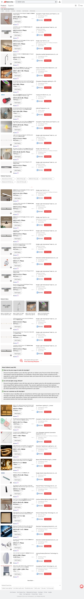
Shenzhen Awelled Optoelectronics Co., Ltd (47, 54)
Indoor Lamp (7, 10)
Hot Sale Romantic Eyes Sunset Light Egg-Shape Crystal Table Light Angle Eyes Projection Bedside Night (23, 81)
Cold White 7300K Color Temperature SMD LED (23, 231)
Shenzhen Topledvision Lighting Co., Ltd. (46, 446)
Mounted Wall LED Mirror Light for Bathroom (23, 217)
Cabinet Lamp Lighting (7, 588)
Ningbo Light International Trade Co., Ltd (46, 27)
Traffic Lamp (37, 588)
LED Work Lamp (5, 178)
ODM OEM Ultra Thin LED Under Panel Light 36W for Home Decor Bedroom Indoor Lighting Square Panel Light (23, 513)
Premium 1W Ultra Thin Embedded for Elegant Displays (22, 258)
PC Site (45, 592)
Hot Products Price (21, 592)
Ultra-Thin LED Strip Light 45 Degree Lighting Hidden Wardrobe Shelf (22, 68)
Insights (50, 592)
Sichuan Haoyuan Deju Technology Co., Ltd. (47, 513)
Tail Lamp (43, 588)
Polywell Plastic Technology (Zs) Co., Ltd (46, 486)
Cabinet (2, 10)
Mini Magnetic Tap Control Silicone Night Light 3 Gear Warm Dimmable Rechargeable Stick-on (23, 122)
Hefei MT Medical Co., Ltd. (42, 108)
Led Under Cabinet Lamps (7, 182)
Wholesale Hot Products (32, 592)
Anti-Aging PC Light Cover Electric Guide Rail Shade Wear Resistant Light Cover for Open (23, 486)
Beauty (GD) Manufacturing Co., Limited (46, 459)
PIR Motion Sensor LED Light (21, 472)
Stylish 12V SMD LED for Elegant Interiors (23, 54)
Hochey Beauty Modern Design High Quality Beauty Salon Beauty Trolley (22, 108)
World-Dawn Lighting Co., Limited (44, 405)
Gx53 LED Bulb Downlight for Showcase (23, 553)
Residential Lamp (29, 588)
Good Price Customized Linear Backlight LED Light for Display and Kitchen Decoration (23, 499)
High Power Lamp (25, 10)
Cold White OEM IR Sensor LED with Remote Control (23, 346)
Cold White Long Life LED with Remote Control (22, 27)
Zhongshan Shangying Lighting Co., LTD (46, 81)
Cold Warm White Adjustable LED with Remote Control (23, 204)
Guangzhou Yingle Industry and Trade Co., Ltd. (47, 14)
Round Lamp (19, 10)
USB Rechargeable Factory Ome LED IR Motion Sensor (23, 319)
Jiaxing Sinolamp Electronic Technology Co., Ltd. (47, 554)
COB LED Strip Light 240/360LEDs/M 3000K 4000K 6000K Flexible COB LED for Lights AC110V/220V (22, 460)
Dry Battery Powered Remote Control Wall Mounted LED (22, 244)
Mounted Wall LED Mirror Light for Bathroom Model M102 (23, 41)
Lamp (45, 178)
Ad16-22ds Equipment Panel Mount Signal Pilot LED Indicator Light (22, 95)
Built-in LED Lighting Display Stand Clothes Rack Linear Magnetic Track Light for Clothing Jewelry (23, 406)
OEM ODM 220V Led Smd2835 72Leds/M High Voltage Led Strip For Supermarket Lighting (23, 446)
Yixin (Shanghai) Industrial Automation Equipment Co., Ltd (46, 433)
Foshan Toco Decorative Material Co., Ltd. (46, 68)
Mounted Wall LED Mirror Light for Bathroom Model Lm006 (23, 190)
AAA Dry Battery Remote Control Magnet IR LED (23, 271)
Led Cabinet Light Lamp (18, 588)
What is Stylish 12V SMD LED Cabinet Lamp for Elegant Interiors (18, 314)
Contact (40, 594)
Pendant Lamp (15, 178)
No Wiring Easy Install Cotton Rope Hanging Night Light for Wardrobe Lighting (24, 419)
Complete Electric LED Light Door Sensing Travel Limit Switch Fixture (22, 433)
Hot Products (13, 592)
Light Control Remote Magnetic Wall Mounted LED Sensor (23, 135)
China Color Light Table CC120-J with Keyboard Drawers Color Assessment (23, 566)
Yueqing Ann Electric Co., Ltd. (43, 95)
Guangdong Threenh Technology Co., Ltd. (46, 566)
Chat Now (41, 20)
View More (30, 580)
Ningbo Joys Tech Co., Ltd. (42, 41)
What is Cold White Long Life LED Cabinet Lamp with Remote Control (6, 314)
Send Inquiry (17, 21)
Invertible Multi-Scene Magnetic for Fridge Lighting (24, 14)
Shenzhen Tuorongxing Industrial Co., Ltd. (46, 526)
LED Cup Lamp (50, 588)
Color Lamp (13, 10)
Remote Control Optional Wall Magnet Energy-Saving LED (23, 285)
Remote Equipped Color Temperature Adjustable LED (23, 332)
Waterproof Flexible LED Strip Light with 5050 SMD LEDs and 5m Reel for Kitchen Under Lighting (23, 526)
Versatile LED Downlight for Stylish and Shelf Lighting (23, 540)
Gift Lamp (24, 178)
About (20, 594)
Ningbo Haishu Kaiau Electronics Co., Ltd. (46, 473)
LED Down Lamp (32, 10)
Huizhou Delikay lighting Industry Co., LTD (46, 499)
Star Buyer (40, 592)
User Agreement (26, 594)
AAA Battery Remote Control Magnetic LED (22, 162)
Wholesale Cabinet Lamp (35, 178)
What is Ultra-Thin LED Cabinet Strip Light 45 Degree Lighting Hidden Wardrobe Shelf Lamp (30, 314)
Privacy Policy (35, 594)
